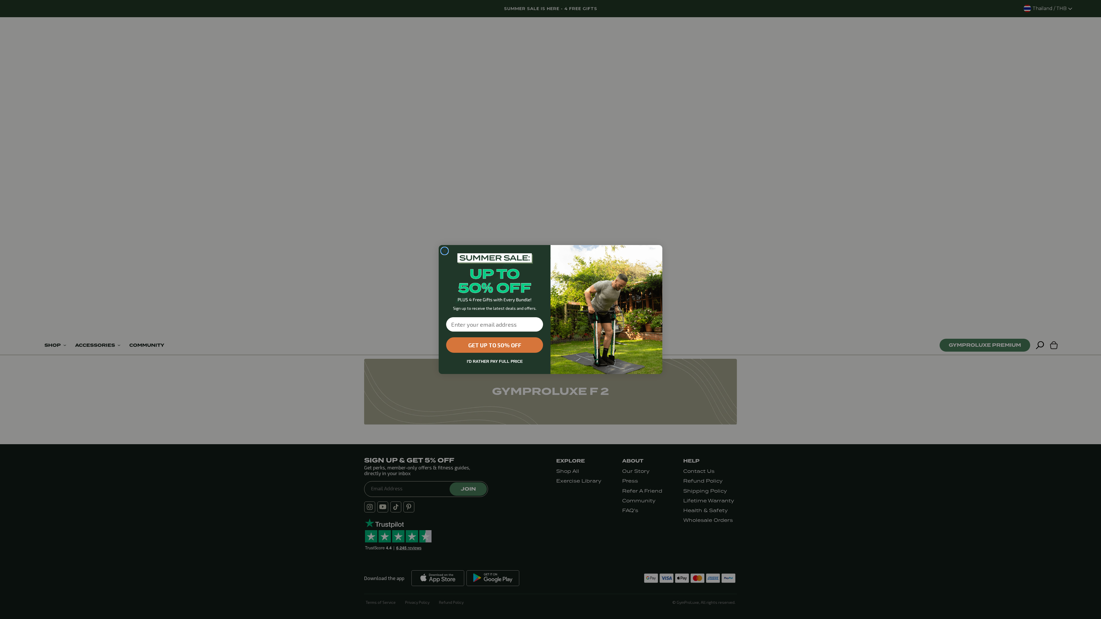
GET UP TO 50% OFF (494, 345)
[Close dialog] (444, 250)
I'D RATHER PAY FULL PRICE (495, 361)
